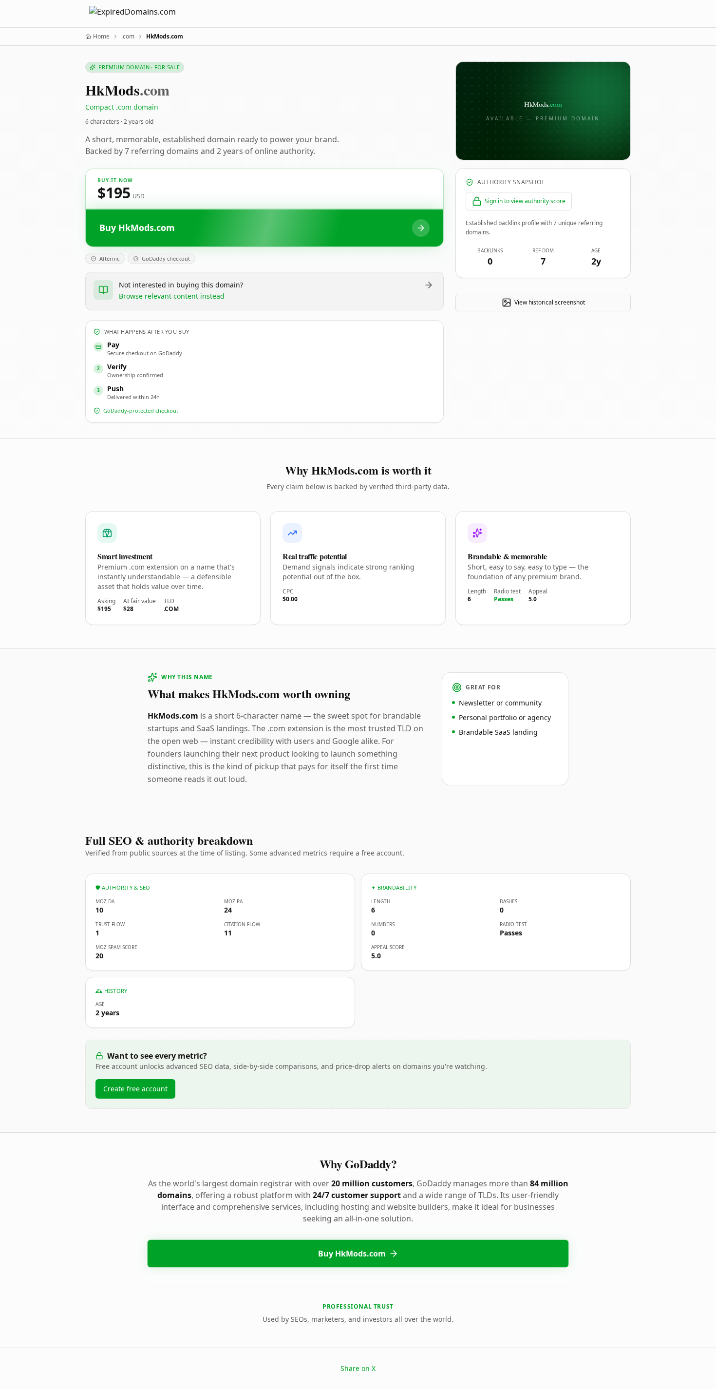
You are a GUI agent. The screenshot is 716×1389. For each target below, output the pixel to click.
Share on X (358, 1368)
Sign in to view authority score (525, 201)
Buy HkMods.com (352, 1253)
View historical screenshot (549, 302)
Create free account (135, 1088)
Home (101, 36)
